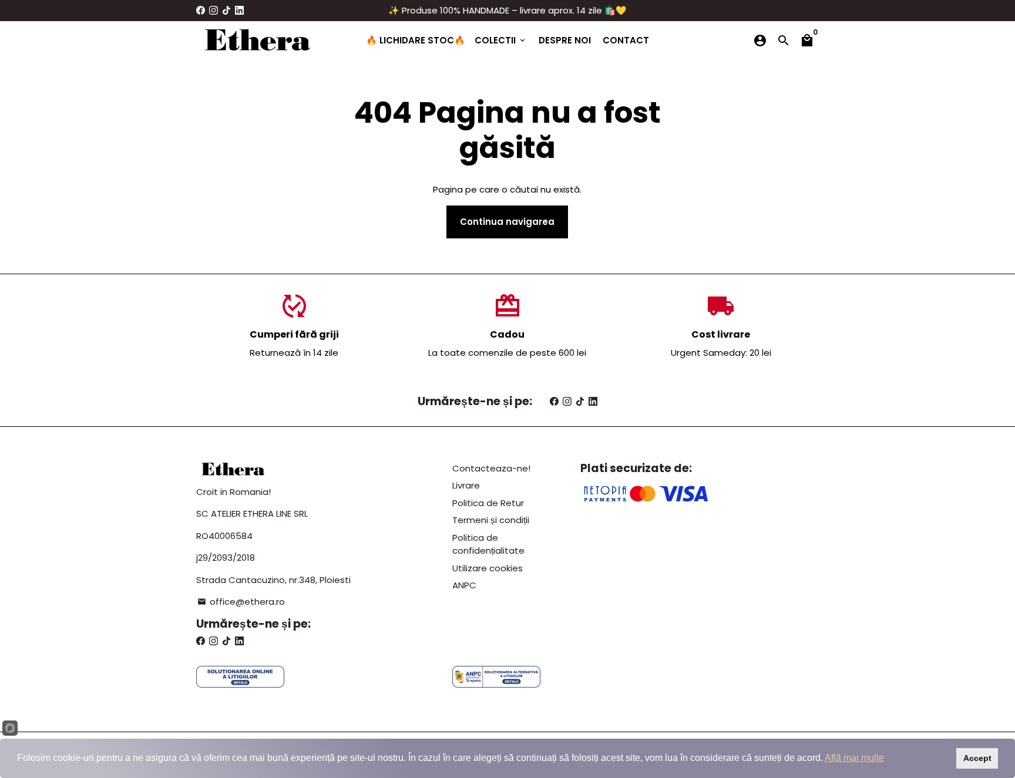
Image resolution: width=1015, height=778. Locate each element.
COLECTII (501, 40)
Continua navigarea (507, 221)
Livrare (466, 485)
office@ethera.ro (241, 601)
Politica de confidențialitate (488, 544)
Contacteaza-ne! (491, 468)
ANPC (464, 585)
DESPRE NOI (565, 40)
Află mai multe (854, 758)
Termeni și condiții (490, 520)
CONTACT (626, 40)
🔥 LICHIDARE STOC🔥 (415, 40)
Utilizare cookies (487, 568)
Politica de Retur (488, 503)
